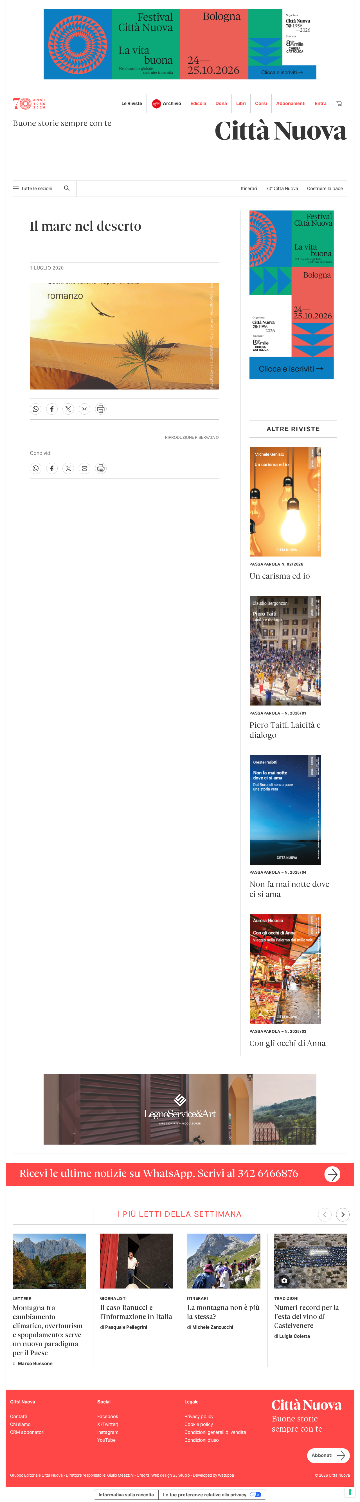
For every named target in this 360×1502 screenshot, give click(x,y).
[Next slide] (343, 1214)
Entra (321, 103)
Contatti (18, 1416)
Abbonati (322, 1455)
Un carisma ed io (279, 576)
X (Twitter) (107, 1424)
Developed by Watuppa (213, 1475)
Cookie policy (198, 1424)
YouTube (106, 1440)
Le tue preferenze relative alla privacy (204, 1494)
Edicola (198, 103)
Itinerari (249, 189)
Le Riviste (132, 103)
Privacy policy (198, 1416)
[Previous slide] (325, 1214)
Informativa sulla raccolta (126, 1494)
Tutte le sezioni (36, 189)
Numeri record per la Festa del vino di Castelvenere (306, 1317)
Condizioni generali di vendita (215, 1432)
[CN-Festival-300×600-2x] (291, 294)
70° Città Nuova (282, 189)
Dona (221, 103)
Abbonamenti (290, 103)
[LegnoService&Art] (180, 1109)
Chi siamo (20, 1424)
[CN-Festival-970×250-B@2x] (180, 44)
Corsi (261, 103)
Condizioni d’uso (201, 1440)
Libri (241, 103)
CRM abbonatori (27, 1432)
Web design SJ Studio (171, 1475)
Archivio (172, 103)
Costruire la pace (325, 189)
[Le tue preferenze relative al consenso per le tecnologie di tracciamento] (350, 1492)
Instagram (107, 1432)
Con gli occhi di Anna (287, 1044)
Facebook (107, 1416)
